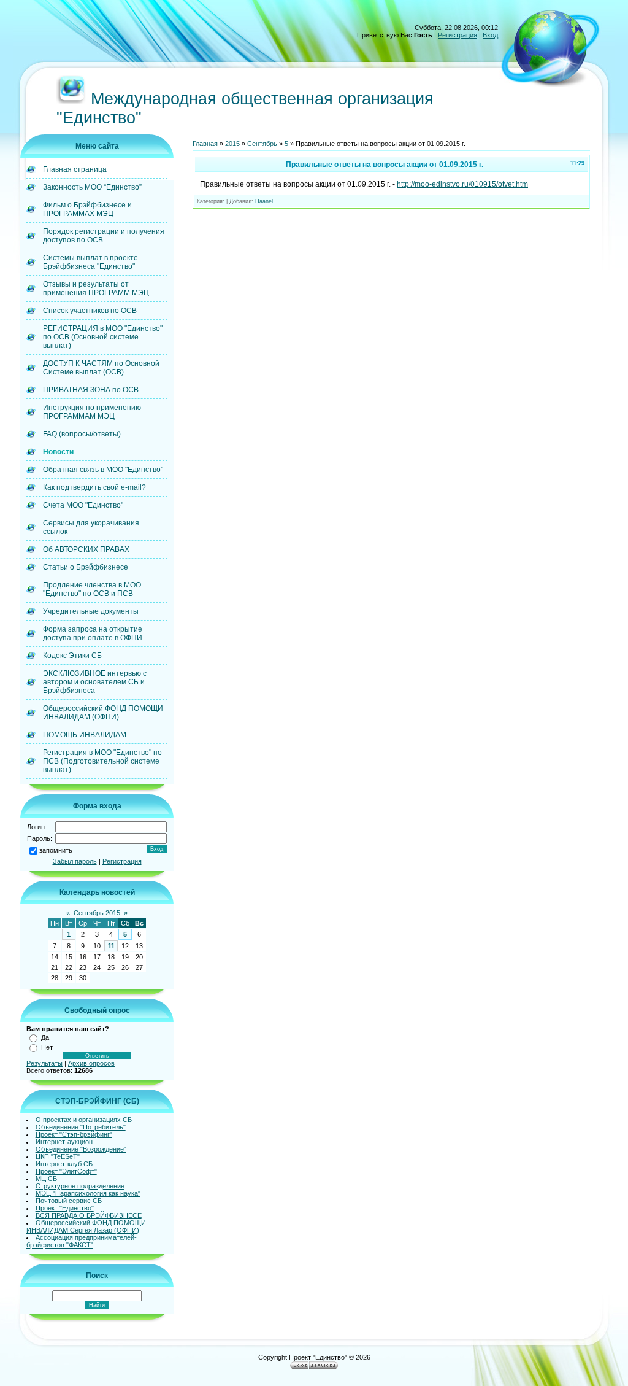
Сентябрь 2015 (97, 912)
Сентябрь (262, 143)
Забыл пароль (75, 861)
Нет (47, 1047)
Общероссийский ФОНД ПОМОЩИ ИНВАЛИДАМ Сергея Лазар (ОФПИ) (86, 1226)
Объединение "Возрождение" (81, 1149)
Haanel (264, 201)
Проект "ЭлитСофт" (66, 1171)
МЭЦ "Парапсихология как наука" (88, 1193)
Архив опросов (91, 1063)
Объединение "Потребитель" (81, 1127)
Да (45, 1037)
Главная (205, 143)
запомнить (55, 850)
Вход (490, 35)
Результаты (44, 1063)
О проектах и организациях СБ (84, 1119)
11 (111, 946)
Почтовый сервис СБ (69, 1200)
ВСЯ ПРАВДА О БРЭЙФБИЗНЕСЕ (89, 1215)
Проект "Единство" (65, 1208)
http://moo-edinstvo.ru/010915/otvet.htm (462, 184)
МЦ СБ (46, 1178)
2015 (232, 143)
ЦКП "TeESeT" (58, 1156)
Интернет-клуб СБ (64, 1163)
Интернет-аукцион (64, 1141)
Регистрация (457, 35)
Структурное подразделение (80, 1186)
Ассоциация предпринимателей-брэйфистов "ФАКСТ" (81, 1241)
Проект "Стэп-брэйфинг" (74, 1134)
